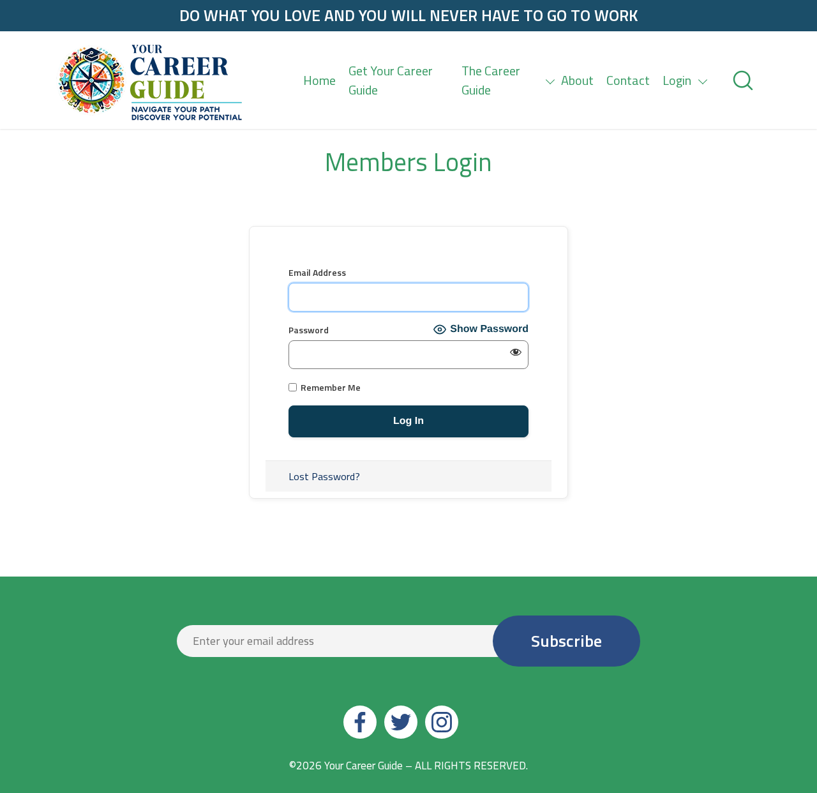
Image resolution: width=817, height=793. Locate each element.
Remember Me (330, 387)
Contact (628, 80)
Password (309, 329)
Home (319, 80)
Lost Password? (324, 476)
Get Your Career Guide (391, 80)
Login (677, 80)
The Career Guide (490, 80)
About (577, 80)
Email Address (317, 272)
